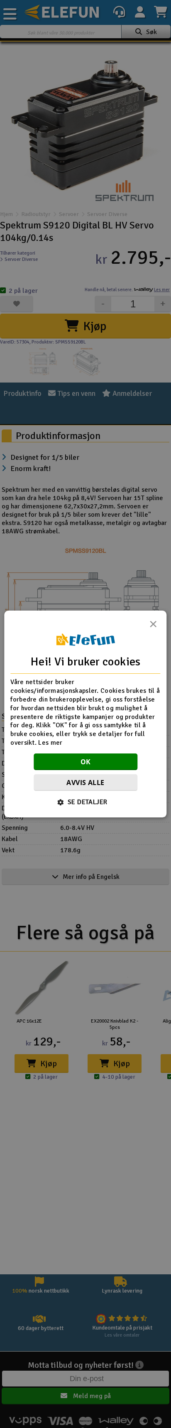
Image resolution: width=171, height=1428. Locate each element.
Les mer (50, 743)
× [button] (153, 626)
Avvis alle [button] (85, 782)
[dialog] (85, 714)
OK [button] (86, 761)
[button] (85, 802)
